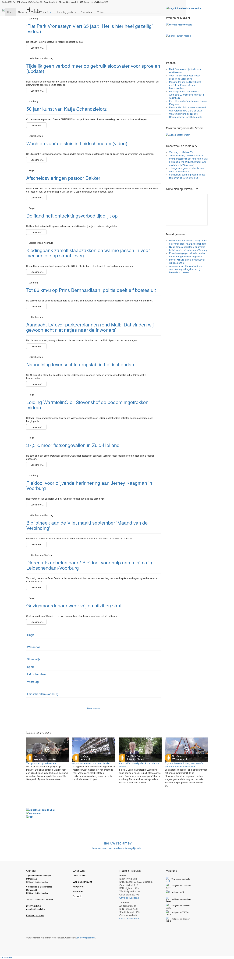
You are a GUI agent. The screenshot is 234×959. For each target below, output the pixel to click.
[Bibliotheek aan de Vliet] (40, 809)
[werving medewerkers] (179, 24)
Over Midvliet (79, 875)
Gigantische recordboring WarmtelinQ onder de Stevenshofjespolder (184, 765)
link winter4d (6, 957)
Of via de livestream (129, 897)
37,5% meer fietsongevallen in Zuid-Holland (73, 445)
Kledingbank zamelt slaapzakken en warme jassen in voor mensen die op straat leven (88, 253)
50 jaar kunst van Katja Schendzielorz (66, 108)
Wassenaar (34, 647)
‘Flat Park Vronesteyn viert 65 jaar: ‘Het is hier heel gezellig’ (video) (89, 28)
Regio (31, 635)
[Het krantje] (33, 813)
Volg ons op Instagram (181, 899)
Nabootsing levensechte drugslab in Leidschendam (80, 364)
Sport (30, 667)
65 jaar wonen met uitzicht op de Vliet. (91, 763)
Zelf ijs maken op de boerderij (41, 763)
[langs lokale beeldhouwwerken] (184, 8)
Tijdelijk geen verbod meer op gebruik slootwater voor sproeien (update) (93, 68)
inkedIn (180, 879)
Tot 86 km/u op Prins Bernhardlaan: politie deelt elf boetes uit (91, 289)
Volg (174, 905)
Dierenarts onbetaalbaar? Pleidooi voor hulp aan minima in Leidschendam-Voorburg (89, 565)
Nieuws (21, 12)
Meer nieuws (93, 708)
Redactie (77, 896)
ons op (179, 905)
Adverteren (78, 886)
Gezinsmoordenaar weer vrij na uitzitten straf (73, 605)
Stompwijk (33, 659)
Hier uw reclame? (117, 843)
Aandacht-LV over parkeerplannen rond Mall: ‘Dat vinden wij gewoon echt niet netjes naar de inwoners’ (90, 327)
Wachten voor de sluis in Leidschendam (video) (76, 143)
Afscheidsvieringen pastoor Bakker (63, 177)
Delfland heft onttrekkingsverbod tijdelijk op (72, 215)
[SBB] (29, 816)
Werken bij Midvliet (82, 881)
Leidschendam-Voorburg (42, 694)
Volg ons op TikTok (180, 912)
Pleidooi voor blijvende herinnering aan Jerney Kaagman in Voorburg (89, 485)
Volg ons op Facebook (181, 885)
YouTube (186, 905)
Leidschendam (36, 674)
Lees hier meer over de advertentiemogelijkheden (117, 848)
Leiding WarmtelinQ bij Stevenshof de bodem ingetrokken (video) (87, 405)
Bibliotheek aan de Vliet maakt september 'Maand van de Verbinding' (87, 525)
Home (10, 12)
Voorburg (33, 682)
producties (85, 937)
